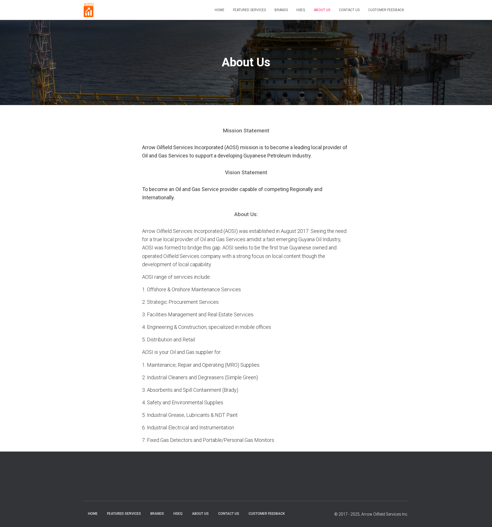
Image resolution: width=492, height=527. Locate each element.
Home (219, 10)
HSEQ (300, 10)
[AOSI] (88, 10)
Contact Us (349, 10)
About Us (322, 10)
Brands (281, 10)
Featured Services (249, 10)
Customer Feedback (386, 10)
